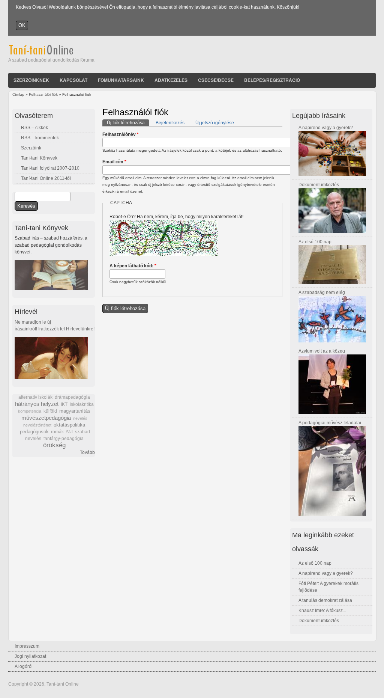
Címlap (18, 94)
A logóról (24, 666)
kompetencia (29, 411)
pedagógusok (34, 431)
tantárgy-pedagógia (64, 438)
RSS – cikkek (34, 127)
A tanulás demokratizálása (325, 600)
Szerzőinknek (31, 80)
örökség (54, 445)
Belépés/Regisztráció (272, 80)
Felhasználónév (120, 134)
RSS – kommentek (40, 137)
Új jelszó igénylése (214, 122)
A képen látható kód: (133, 265)
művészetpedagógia (46, 418)
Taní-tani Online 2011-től (46, 178)
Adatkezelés (171, 80)
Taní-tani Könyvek (39, 158)
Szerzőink (31, 148)
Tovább (87, 452)
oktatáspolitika (69, 425)
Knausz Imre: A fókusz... (322, 610)
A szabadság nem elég (321, 292)
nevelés (80, 418)
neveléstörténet (37, 425)
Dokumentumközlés (318, 184)
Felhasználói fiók (43, 94)
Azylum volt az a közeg (321, 351)
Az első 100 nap (315, 241)
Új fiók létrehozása (128, 122)
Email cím (114, 161)
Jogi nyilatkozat (30, 656)
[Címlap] (51, 53)
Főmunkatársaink (121, 80)
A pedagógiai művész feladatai (329, 422)
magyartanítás (74, 411)
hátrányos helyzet (36, 404)
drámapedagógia (72, 397)
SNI (69, 432)
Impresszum (27, 646)
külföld (50, 411)
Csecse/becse (216, 80)
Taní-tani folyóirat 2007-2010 (50, 168)
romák (57, 431)
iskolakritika (82, 404)
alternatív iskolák (35, 397)
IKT (64, 404)
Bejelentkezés (170, 122)
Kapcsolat (73, 80)
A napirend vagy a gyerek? (325, 127)
